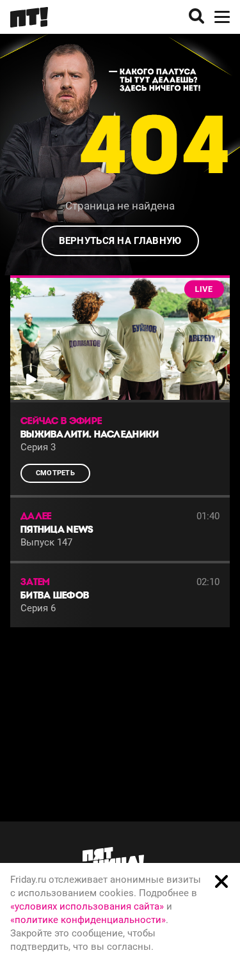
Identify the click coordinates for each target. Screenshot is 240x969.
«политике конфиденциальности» (88, 920)
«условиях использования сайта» (87, 906)
